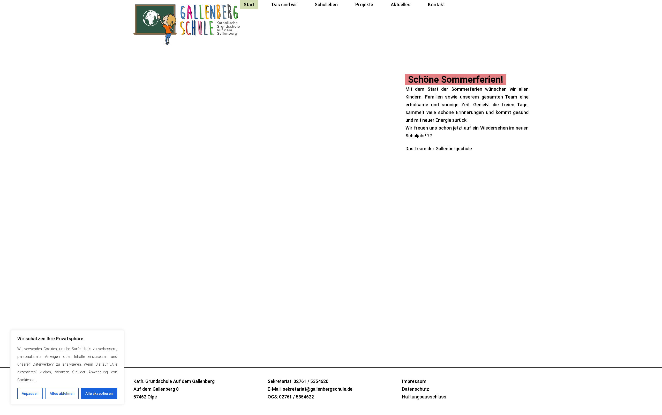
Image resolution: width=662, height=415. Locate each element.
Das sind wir (284, 4)
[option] (331, 136)
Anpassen (30, 393)
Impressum (414, 381)
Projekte (364, 4)
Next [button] (423, 299)
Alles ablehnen (62, 393)
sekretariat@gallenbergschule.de (317, 389)
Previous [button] (409, 299)
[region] (67, 367)
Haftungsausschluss (424, 396)
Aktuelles (400, 4)
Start (249, 4)
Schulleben (326, 4)
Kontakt (436, 4)
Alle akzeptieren (99, 393)
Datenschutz (415, 389)
